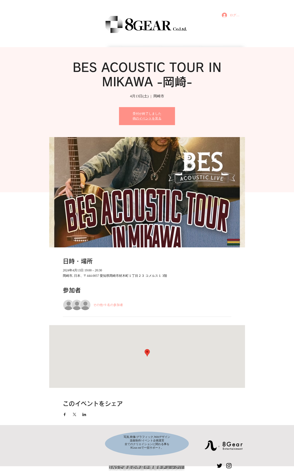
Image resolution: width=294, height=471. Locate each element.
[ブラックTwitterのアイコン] (219, 465)
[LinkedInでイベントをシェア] (84, 414)
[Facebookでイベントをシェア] (65, 414)
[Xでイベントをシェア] (74, 414)
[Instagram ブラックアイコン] (228, 465)
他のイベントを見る (147, 118)
